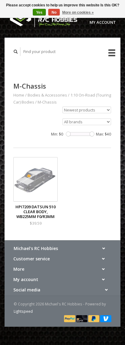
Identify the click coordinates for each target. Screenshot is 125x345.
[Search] (15, 51)
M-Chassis (47, 102)
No (54, 12)
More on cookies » (78, 12)
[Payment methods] (70, 318)
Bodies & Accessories (47, 95)
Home (18, 95)
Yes (39, 12)
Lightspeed (23, 311)
